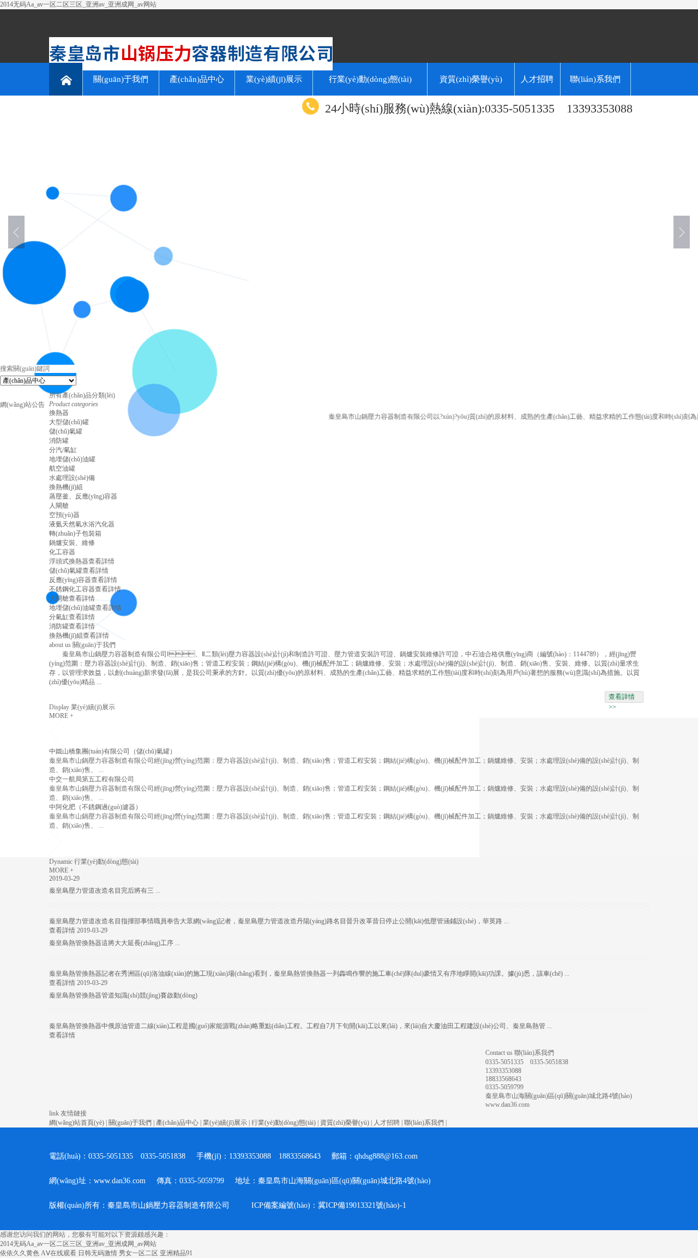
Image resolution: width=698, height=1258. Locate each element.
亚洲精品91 (176, 1253)
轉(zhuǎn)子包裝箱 (75, 533)
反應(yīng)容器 (70, 580)
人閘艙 (59, 505)
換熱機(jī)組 (66, 487)
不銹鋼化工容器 (72, 589)
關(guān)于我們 (120, 79)
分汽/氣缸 (63, 450)
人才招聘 (537, 79)
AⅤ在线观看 (58, 1253)
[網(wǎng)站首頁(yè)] (65, 79)
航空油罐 (62, 468)
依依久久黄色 (19, 1253)
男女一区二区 (138, 1253)
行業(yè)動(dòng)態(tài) (370, 79)
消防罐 (59, 440)
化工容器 (62, 552)
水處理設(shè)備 (72, 478)
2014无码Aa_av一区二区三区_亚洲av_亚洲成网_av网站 (78, 4)
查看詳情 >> (622, 698)
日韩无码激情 (97, 1253)
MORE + (61, 716)
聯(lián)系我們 (595, 79)
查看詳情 (101, 561)
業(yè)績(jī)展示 (274, 79)
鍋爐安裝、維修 (72, 543)
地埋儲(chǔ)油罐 (72, 459)
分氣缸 (59, 617)
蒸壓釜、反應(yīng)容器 (83, 496)
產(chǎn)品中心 (197, 79)
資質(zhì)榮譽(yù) (471, 79)
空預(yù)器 (64, 515)
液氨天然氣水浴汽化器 (82, 524)
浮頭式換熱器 (68, 561)
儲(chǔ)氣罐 (65, 431)
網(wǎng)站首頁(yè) (76, 1122)
